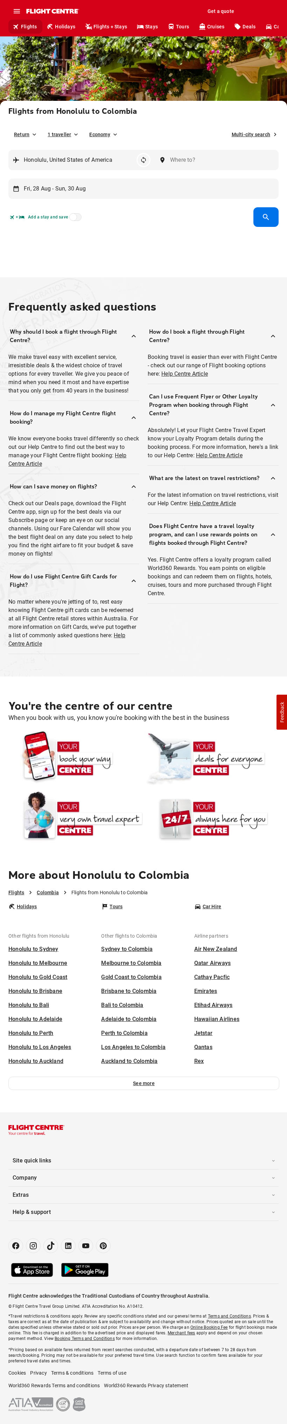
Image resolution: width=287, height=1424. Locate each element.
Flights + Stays (110, 26)
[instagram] (33, 1245)
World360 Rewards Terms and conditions (54, 1385)
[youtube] (85, 1245)
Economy (99, 134)
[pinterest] (103, 1245)
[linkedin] (68, 1245)
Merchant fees (181, 1333)
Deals (249, 26)
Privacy (38, 1373)
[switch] (74, 219)
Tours (182, 26)
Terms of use (112, 1373)
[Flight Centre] (52, 11)
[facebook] (15, 1245)
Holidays (65, 26)
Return (21, 134)
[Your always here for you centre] (211, 818)
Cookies (17, 1373)
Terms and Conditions (229, 1316)
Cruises (215, 26)
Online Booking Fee (209, 1327)
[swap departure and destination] (143, 160)
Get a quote (221, 11)
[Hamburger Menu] (16, 11)
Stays (151, 26)
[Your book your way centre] (75, 758)
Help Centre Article (184, 373)
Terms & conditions (72, 1373)
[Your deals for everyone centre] (211, 758)
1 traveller (59, 134)
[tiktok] (50, 1245)
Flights (29, 26)
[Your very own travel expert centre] (75, 818)
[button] (143, 1083)
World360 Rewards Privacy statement (146, 1385)
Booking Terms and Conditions (85, 1338)
